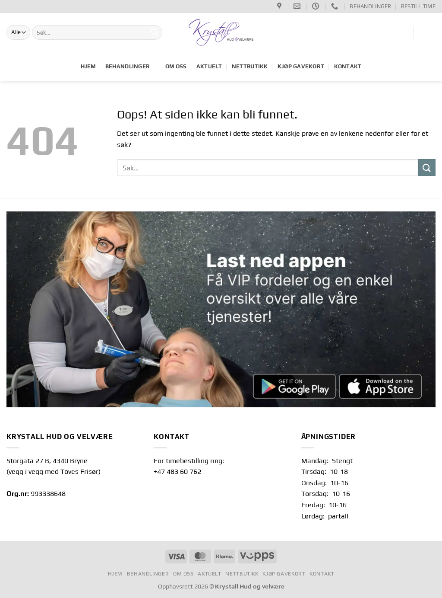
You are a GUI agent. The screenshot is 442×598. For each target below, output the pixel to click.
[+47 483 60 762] (335, 6)
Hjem (88, 66)
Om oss (176, 66)
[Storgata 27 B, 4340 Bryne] (280, 6)
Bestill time (418, 6)
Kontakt (348, 66)
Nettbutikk (250, 66)
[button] (401, 31)
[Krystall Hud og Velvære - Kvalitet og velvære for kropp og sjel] (221, 32)
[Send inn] (154, 32)
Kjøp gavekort (301, 66)
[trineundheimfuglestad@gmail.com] (298, 6)
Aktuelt (209, 66)
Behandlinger (370, 6)
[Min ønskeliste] (377, 31)
